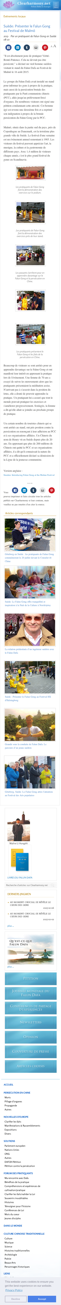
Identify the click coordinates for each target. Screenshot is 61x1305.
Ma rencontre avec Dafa (16, 1178)
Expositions (11, 1129)
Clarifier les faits (13, 1121)
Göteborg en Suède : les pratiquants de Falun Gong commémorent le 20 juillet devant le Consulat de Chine (29, 557)
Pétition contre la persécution (20, 1165)
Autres (8, 1109)
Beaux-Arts (10, 1262)
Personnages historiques (17, 1266)
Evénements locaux (15, 16)
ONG (7, 1153)
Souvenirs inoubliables (16, 1198)
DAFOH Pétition (13, 1161)
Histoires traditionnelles (17, 1250)
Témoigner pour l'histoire (17, 1206)
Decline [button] (15, 1299)
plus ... (10, 925)
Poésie (8, 1258)
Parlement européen (15, 1145)
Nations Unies (12, 1149)
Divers (8, 1133)
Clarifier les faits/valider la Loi (20, 1194)
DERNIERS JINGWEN (19, 894)
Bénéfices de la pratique (17, 1182)
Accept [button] (42, 1299)
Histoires (9, 1202)
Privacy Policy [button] (14, 1290)
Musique (9, 1242)
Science (8, 1246)
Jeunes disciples (13, 1218)
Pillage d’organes (13, 1101)
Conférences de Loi (14, 1210)
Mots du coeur (12, 1214)
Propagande (11, 1105)
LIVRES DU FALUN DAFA (19, 877)
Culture (8, 1238)
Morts (8, 1097)
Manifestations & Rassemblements (22, 1125)
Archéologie (11, 1254)
